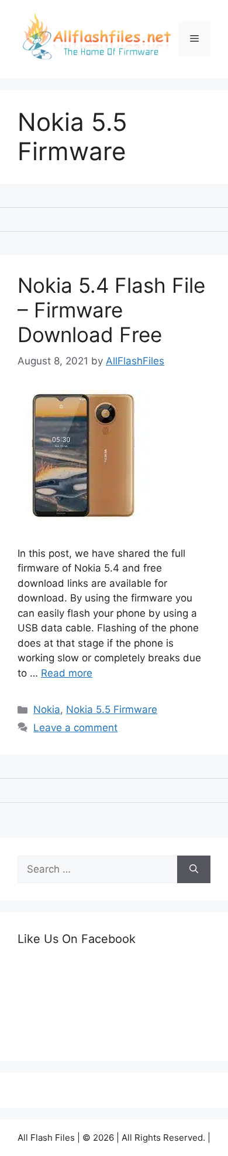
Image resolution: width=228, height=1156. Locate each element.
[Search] (193, 870)
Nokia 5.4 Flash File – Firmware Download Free (111, 310)
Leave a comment (75, 728)
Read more (66, 673)
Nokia (46, 709)
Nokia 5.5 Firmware (111, 709)
